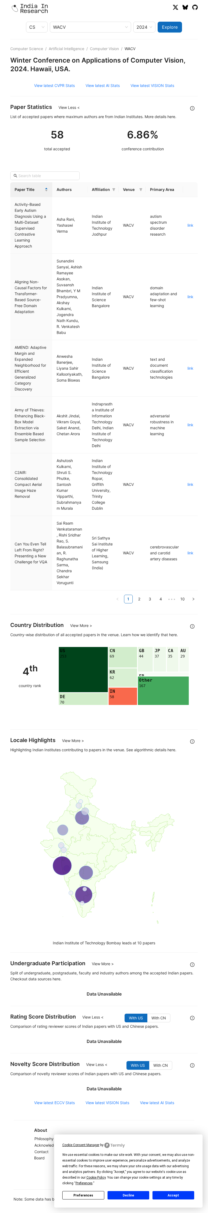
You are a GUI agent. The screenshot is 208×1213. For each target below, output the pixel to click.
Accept (173, 1195)
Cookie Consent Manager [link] (80, 1145)
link (190, 225)
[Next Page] (193, 599)
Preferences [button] (84, 1183)
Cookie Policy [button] (96, 1177)
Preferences (83, 1195)
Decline (128, 1195)
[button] (113, 190)
